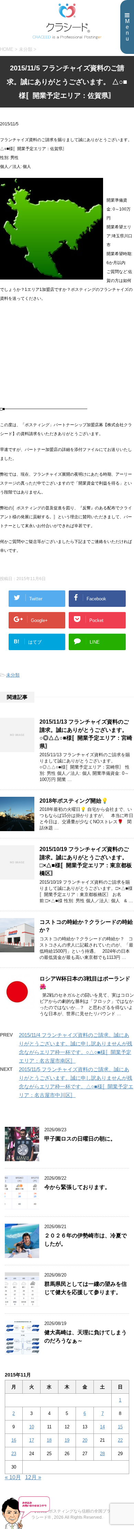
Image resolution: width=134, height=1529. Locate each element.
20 (84, 1440)
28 (102, 1453)
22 (120, 1440)
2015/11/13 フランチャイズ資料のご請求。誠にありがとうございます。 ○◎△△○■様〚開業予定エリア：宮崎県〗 (86, 734)
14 (102, 1426)
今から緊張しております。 (77, 1187)
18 (49, 1440)
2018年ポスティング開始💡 (74, 801)
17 (31, 1440)
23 (13, 1453)
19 (67, 1440)
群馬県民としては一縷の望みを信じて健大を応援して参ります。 (85, 1288)
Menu (127, 30)
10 (31, 1426)
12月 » (33, 1477)
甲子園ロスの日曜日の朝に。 (80, 1139)
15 (120, 1426)
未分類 (13, 675)
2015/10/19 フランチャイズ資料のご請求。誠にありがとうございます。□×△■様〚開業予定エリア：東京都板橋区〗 (86, 861)
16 (13, 1440)
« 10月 (13, 1477)
